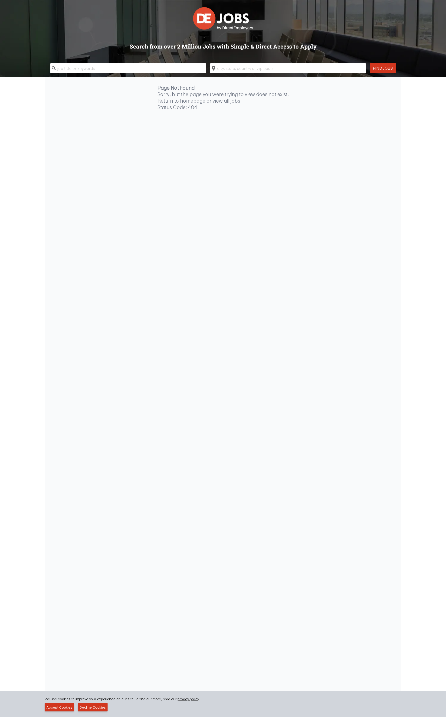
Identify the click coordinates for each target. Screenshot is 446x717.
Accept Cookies (59, 707)
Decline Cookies (93, 707)
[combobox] (128, 68)
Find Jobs (383, 68)
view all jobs (226, 100)
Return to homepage (181, 100)
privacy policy (188, 698)
